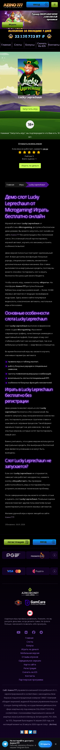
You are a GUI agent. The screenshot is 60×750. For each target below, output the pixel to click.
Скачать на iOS (42, 44)
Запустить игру (30, 109)
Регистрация (16, 542)
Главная (6, 45)
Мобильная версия (29, 653)
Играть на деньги (30, 165)
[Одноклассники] (26, 732)
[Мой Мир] (34, 732)
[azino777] (26, 632)
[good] (34, 152)
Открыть (45, 744)
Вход (36, 4)
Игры (21, 184)
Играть (12, 24)
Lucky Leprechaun (37, 184)
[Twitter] (30, 732)
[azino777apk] (41, 632)
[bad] (20, 152)
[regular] (29, 152)
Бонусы (30, 45)
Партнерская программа (31, 679)
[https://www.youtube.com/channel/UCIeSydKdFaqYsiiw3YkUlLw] (18, 632)
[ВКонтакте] (22, 732)
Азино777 (15, 234)
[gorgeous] (38, 152)
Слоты (18, 45)
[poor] (24, 152)
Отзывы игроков (30, 656)
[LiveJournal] (39, 732)
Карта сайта (30, 664)
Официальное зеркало (30, 660)
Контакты (54, 45)
